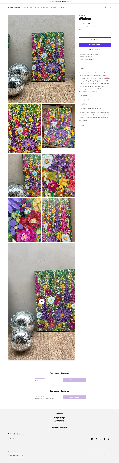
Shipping (88, 26)
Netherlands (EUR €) (15, 455)
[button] (101, 7)
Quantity (81, 29)
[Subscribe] (40, 439)
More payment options (94, 49)
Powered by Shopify (106, 454)
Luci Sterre (99, 454)
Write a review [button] (74, 380)
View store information (87, 59)
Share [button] (82, 125)
